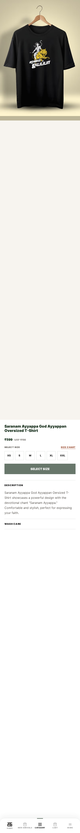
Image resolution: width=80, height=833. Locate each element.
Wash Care (12, 524)
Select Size (40, 469)
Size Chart (68, 447)
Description (13, 485)
